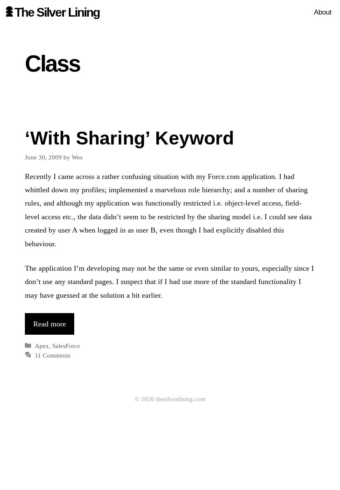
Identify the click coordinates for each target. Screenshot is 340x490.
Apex (42, 345)
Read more (49, 324)
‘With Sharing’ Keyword (129, 138)
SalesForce (66, 345)
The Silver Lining (57, 12)
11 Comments (52, 355)
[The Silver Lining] (9, 12)
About (323, 12)
